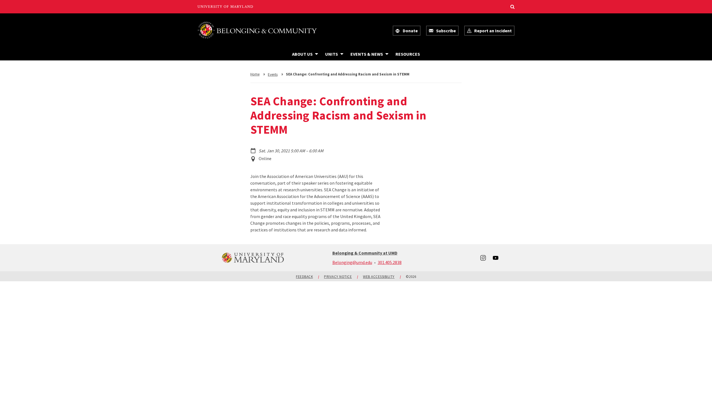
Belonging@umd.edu (352, 262)
